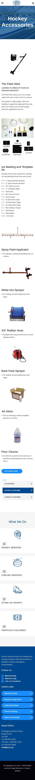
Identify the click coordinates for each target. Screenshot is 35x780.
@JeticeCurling (10, 678)
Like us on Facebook (13, 681)
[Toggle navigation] (4, 544)
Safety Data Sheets (11, 705)
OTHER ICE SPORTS (11, 603)
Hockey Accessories (12, 490)
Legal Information (17, 768)
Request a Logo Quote (12, 699)
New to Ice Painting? (12, 717)
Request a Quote (10, 693)
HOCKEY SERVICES (11, 548)
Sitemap (17, 771)
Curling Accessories (12, 497)
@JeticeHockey (10, 676)
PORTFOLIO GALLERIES (13, 630)
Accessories (9, 484)
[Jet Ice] (17, 3)
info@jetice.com (7, 747)
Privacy (27, 768)
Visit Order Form (11, 471)
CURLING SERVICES (11, 575)
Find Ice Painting (10, 711)
